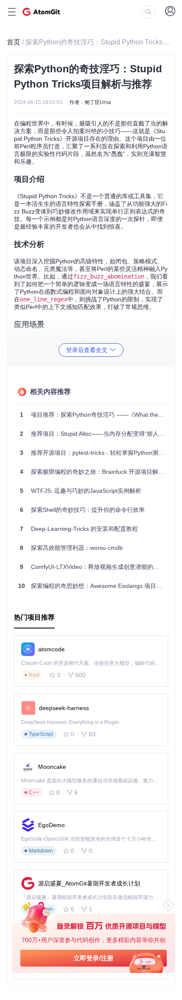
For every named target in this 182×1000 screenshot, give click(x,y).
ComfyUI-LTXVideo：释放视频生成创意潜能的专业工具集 (94, 566)
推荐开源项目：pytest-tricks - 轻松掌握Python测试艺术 (94, 452)
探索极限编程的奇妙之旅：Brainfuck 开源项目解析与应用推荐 (94, 471)
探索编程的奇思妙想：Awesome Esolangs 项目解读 (93, 585)
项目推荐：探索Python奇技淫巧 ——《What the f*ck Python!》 (94, 414)
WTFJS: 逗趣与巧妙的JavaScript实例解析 (80, 490)
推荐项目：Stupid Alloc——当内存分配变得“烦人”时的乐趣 (94, 433)
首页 (13, 42)
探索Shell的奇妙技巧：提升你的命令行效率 (82, 509)
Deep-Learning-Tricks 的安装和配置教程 (79, 528)
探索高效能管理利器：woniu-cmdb (71, 547)
